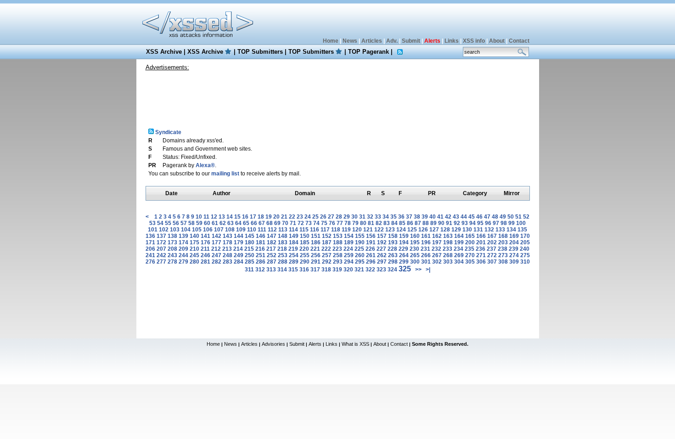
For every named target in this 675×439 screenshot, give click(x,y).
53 (152, 223)
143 (227, 236)
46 (479, 217)
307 (492, 262)
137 (161, 236)
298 (393, 262)
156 (371, 236)
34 (385, 217)
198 (448, 242)
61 (215, 223)
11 (206, 217)
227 (381, 249)
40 (432, 217)
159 (404, 236)
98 (504, 223)
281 (205, 262)
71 (293, 223)
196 (426, 242)
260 (360, 255)
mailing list (225, 173)
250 (249, 255)
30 (354, 217)
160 (415, 236)
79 (355, 223)
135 (522, 229)
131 (478, 229)
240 (524, 249)
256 (316, 255)
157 (382, 236)
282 (216, 262)
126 (423, 229)
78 (347, 223)
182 (271, 242)
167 (492, 236)
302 (437, 262)
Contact (519, 41)
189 (349, 242)
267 (437, 255)
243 (172, 255)
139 (183, 236)
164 (459, 236)
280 (194, 262)
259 (349, 255)
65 (246, 223)
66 (254, 223)
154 (349, 236)
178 (227, 242)
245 (194, 255)
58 (191, 223)
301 (426, 262)
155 (360, 236)
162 (437, 236)
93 (464, 223)
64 (238, 223)
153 (338, 236)
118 (335, 229)
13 (222, 217)
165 (470, 236)
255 (304, 255)
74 (316, 223)
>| (428, 269)
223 (337, 249)
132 (489, 229)
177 (216, 242)
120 (357, 229)
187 (327, 242)
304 (459, 262)
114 (293, 229)
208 (172, 249)
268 (448, 255)
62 (222, 223)
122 (379, 229)
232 (436, 249)
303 (448, 262)
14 (229, 217)
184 (293, 242)
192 (382, 242)
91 (449, 223)
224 (348, 249)
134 (511, 229)
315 (293, 269)
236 (480, 249)
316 (304, 269)
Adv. (392, 41)
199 (459, 242)
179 (238, 242)
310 (525, 262)
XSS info (474, 41)
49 (503, 217)
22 (292, 217)
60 (207, 223)
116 (314, 229)
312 (260, 269)
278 (172, 262)
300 (415, 262)
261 (371, 255)
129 (456, 229)
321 (359, 269)
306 (481, 262)
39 (425, 217)
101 (153, 229)
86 (410, 223)
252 (271, 255)
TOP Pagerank (368, 51)
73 (308, 223)
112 (272, 229)
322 (370, 269)
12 (214, 217)
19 (268, 217)
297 (382, 262)
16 (245, 217)
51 (518, 217)
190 (360, 242)
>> (418, 269)
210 (194, 249)
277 (161, 262)
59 (199, 223)
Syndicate (167, 132)
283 (227, 262)
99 (511, 223)
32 (370, 217)
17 (253, 217)
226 (370, 249)
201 (481, 242)
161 (426, 236)
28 (339, 217)
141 (205, 236)
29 (346, 217)
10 (199, 217)
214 (238, 249)
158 (393, 236)
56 (176, 223)
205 (525, 242)
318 (326, 269)
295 (360, 262)
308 (503, 262)
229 (403, 249)
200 (470, 242)
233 (447, 249)
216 (260, 249)
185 (304, 242)
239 (513, 249)
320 (348, 269)
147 (271, 236)
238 (502, 249)
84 (394, 223)
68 (269, 223)
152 (327, 236)
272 (492, 255)
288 (282, 262)
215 (249, 249)
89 (433, 223)
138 (172, 236)
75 (324, 223)
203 (503, 242)
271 (481, 255)
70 (285, 223)
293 (338, 262)
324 (392, 269)
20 (276, 217)
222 (326, 249)
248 (227, 255)
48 (495, 217)
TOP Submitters (260, 51)
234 (458, 249)
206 (150, 249)
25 (315, 217)
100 (521, 223)
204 (514, 242)
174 (183, 242)
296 (371, 262)
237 (491, 249)
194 (404, 242)
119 (346, 229)
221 (315, 249)
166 (481, 236)
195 (415, 242)
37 (409, 217)
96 (488, 223)
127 (434, 229)
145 (249, 236)
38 (417, 217)
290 (304, 262)
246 (205, 255)
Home (330, 41)
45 (471, 217)
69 (277, 223)
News (350, 41)
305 (470, 262)
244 (183, 255)
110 (251, 229)
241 (150, 255)
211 (205, 249)
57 (183, 223)
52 (526, 217)
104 (186, 229)
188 (338, 242)
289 (293, 262)
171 (150, 242)
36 (401, 217)
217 (271, 249)
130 (467, 229)
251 (260, 255)
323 (381, 269)
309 (514, 262)
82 (379, 223)
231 (425, 249)
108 (230, 229)
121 (368, 229)
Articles (371, 41)
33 (378, 217)
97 (496, 223)
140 (194, 236)
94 (472, 223)
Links (451, 41)
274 (514, 255)
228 (392, 249)
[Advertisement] (337, 96)
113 (282, 229)
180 (249, 242)
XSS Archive (164, 51)
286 (260, 262)
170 (525, 236)
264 (404, 255)
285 (249, 262)
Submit (411, 41)
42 (448, 217)
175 (194, 242)
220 (304, 249)
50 (510, 217)
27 (331, 217)
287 (271, 262)
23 (300, 217)
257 (327, 255)
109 (241, 229)
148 (282, 236)
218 (282, 249)
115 (304, 229)
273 (503, 255)
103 (175, 229)
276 (150, 262)
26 (323, 217)
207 (161, 249)
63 (230, 223)
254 (293, 255)
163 (448, 236)
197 (437, 242)
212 (216, 249)
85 (402, 223)
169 (514, 236)
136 (150, 236)
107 (219, 229)
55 (168, 223)
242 (161, 255)
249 (238, 255)
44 (464, 217)
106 (208, 229)
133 (500, 229)
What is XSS (355, 344)
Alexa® (205, 165)
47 (487, 217)
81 (371, 223)
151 (316, 236)
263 (393, 255)
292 (327, 262)
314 (282, 269)
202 (492, 242)
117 (325, 229)
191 (371, 242)
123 (390, 229)
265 (415, 255)
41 (440, 217)
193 (393, 242)
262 (382, 255)
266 (426, 255)
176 (205, 242)
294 (349, 262)
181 (260, 242)
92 (457, 223)
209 (183, 249)
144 (238, 236)
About (497, 41)
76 (332, 223)
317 (315, 269)
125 (412, 229)
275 (525, 255)
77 (340, 223)
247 (216, 255)
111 (262, 229)
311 (249, 269)
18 (261, 217)
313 (271, 269)
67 (262, 223)
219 (293, 249)
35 (393, 217)
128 (445, 229)
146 (260, 236)
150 (304, 236)
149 (293, 236)
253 (282, 255)
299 (404, 262)
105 (197, 229)
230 (414, 249)
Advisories (273, 344)
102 (164, 229)
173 (172, 242)
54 (160, 223)
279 (183, 262)
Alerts (315, 344)
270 (470, 255)
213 (227, 249)
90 (441, 223)
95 (480, 223)
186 (316, 242)
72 (301, 223)
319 (337, 269)
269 (459, 255)
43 (456, 217)
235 (469, 249)
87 (418, 223)
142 (216, 236)
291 (316, 262)
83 (386, 223)
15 (237, 217)
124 (401, 229)
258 (338, 255)
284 (238, 262)
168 (503, 236)
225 (359, 249)
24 (307, 217)
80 (363, 223)
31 (362, 217)
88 (425, 223)
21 (284, 217)
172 (161, 242)
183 (282, 242)
